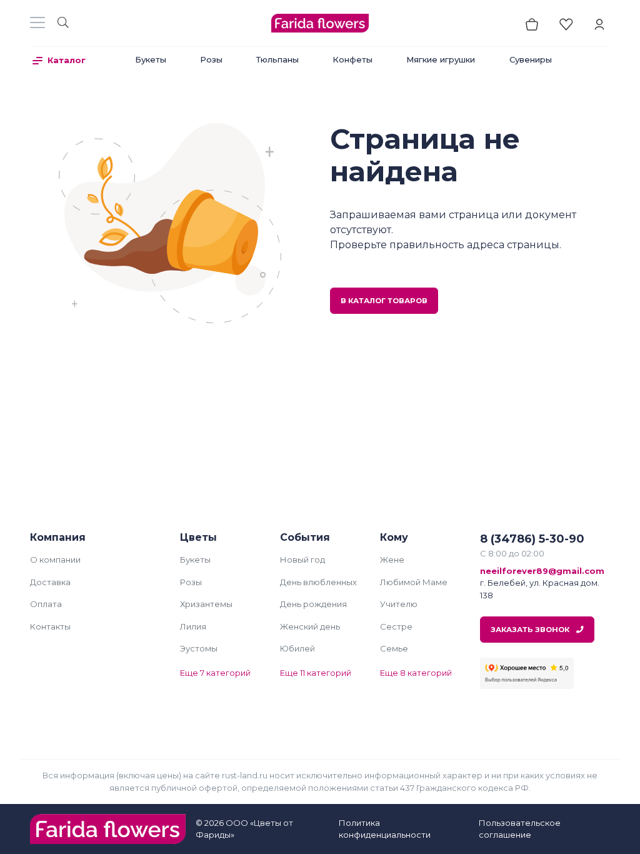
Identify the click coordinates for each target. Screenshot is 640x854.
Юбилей (297, 648)
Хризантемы (206, 604)
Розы (211, 59)
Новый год (302, 560)
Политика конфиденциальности (385, 829)
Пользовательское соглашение (520, 829)
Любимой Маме (414, 582)
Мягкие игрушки (440, 59)
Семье (394, 648)
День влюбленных (318, 582)
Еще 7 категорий (215, 673)
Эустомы (199, 648)
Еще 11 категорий (315, 673)
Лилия (193, 626)
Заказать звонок (531, 629)
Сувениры (530, 59)
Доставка (50, 582)
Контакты (50, 626)
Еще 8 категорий (416, 673)
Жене (392, 560)
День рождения (313, 604)
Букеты (150, 59)
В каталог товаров (384, 300)
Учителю (399, 604)
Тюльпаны (277, 59)
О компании (55, 560)
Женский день (310, 626)
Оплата (46, 604)
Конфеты (352, 59)
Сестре (396, 626)
